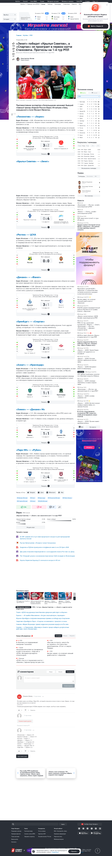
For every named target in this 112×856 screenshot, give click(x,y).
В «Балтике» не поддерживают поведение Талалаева (27, 643)
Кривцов (60, 396)
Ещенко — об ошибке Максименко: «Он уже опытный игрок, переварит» (40, 615)
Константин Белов (27, 58)
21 (49, 640)
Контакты (13, 842)
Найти (62, 824)
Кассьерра (63, 221)
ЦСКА (61, 263)
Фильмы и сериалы (67, 1)
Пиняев (25, 148)
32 (18, 658)
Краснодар (61, 395)
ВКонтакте (52, 492)
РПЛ (31, 35)
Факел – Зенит (87, 151)
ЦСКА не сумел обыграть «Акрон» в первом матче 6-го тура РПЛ (88, 336)
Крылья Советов (30, 220)
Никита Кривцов (86, 191)
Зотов (59, 480)
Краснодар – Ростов (89, 154)
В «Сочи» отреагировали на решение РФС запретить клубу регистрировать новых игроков (87, 414)
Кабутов (60, 481)
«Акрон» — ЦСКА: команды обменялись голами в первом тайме (86, 382)
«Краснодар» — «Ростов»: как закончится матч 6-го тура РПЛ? (87, 390)
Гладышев (29, 309)
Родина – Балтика (88, 161)
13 (88, 394)
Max (62, 492)
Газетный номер (28, 831)
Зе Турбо (26, 481)
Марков (60, 307)
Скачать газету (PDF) (29, 833)
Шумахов (60, 437)
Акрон (61, 146)
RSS (82, 427)
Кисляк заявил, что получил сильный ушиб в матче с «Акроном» (60, 654)
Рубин (61, 478)
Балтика (81, 113)
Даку (55, 480)
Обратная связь (58, 836)
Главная (19, 35)
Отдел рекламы (15, 836)
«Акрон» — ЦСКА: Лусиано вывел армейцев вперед (88, 422)
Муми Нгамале (31, 308)
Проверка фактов (15, 833)
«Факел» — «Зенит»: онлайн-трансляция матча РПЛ (87, 212)
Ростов (29, 263)
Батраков (31, 148)
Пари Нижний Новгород (30, 479)
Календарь (58, 4)
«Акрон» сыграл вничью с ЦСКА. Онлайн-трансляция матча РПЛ (87, 317)
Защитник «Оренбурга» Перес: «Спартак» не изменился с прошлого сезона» (41, 621)
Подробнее (55, 852)
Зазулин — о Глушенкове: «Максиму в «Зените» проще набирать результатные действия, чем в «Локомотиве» (42, 628)
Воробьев (29, 149)
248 (89, 333)
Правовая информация (60, 833)
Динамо (30, 305)
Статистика (66, 4)
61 (18, 647)
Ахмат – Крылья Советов (90, 158)
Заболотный (29, 437)
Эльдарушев (63, 148)
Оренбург (30, 349)
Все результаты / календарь (89, 168)
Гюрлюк (31, 353)
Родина (81, 130)
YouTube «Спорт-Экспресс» (91, 824)
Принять (74, 851)
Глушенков (56, 221)
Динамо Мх (61, 435)
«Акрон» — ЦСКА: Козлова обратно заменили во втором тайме (86, 360)
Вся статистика (89, 196)
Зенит (61, 220)
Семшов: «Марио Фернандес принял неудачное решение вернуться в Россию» (42, 624)
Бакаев (56, 148)
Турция (21, 647)
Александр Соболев (87, 186)
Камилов (29, 396)
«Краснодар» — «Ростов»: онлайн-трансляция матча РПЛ (88, 206)
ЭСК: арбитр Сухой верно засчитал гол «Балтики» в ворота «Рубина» (88, 375)
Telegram (32, 492)
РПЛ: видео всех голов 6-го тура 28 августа (87, 219)
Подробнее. (81, 852)
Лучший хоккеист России (44, 836)
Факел (61, 305)
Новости (74, 4)
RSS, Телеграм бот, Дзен (60, 831)
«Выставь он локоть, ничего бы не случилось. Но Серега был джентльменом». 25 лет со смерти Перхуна (59, 645)
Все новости (93, 427)
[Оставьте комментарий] (49, 678)
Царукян (32, 481)
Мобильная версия (59, 839)
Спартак (61, 349)
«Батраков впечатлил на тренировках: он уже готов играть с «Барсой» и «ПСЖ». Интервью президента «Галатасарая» (29, 652)
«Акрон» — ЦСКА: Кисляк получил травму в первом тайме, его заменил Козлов (88, 404)
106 (18, 640)
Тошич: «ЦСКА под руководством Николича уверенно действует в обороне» (41, 612)
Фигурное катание (53, 1)
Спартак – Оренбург (89, 163)
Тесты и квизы (42, 831)
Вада (65, 480)
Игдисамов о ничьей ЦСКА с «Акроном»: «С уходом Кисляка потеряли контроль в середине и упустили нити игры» (87, 291)
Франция (21, 658)
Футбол (17, 1)
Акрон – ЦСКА (87, 149)
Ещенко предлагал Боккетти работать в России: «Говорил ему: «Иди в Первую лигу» (87, 343)
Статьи (43, 4)
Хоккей (25, 1)
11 (49, 651)
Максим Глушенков (87, 182)
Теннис (42, 1)
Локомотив (30, 146)
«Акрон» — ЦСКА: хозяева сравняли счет (85, 396)
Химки (29, 435)
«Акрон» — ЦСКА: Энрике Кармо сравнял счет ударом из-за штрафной (88, 351)
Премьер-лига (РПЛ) (33, 4)
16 (88, 356)
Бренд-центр (14, 839)
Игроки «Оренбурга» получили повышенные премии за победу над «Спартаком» (43, 618)
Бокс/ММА (34, 1)
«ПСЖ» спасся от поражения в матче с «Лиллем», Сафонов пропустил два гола (30, 661)
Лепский (24, 308)
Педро (64, 223)
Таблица (49, 4)
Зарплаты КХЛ (42, 833)
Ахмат (29, 395)
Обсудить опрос (31, 527)
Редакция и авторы (16, 831)
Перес (25, 353)
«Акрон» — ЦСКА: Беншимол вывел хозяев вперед (86, 367)
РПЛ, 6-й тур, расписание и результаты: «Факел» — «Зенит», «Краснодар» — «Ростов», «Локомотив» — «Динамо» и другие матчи (88, 326)
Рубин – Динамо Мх (89, 165)
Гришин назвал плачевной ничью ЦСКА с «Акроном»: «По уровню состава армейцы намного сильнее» (88, 227)
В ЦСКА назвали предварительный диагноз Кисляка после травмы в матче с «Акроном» (88, 309)
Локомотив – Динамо (89, 156)
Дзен (42, 492)
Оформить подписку (29, 836)
